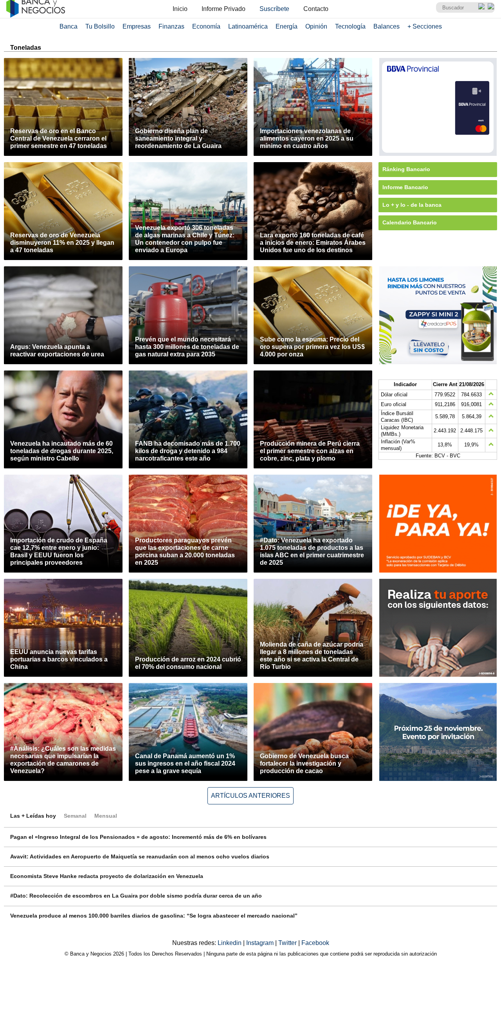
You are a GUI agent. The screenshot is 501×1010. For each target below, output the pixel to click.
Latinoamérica (248, 26)
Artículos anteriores (250, 795)
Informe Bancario (405, 187)
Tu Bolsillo (100, 26)
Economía (206, 26)
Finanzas (171, 26)
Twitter (288, 943)
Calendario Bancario (409, 222)
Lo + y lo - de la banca (412, 205)
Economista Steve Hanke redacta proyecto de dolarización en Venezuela (106, 876)
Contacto (315, 8)
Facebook (315, 943)
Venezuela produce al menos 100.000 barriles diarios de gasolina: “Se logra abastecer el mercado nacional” (153, 915)
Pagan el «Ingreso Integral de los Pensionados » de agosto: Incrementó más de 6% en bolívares (138, 837)
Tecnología (350, 26)
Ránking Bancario (406, 169)
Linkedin (230, 943)
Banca (68, 26)
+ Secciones (424, 26)
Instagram (260, 943)
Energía (286, 26)
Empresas (137, 26)
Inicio (180, 8)
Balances (386, 26)
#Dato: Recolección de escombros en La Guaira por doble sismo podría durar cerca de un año (136, 896)
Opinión (316, 26)
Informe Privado (223, 8)
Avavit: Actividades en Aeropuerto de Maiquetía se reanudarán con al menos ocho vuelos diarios (139, 856)
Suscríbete (274, 8)
